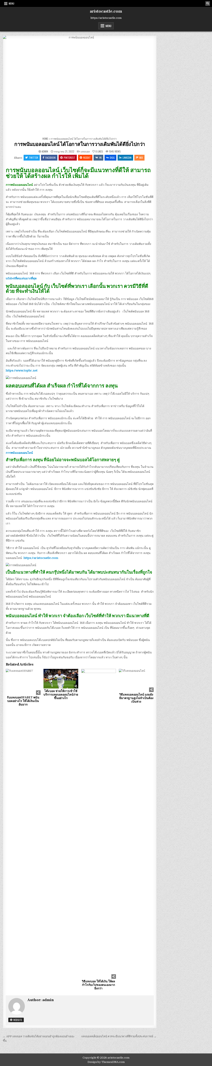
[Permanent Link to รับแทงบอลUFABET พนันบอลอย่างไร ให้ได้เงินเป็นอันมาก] (23, 682)
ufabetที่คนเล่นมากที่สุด (21, 278)
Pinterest (69, 157)
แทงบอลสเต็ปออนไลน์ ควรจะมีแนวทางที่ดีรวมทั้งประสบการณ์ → (119, 1036)
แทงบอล (85, 151)
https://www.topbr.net (21, 370)
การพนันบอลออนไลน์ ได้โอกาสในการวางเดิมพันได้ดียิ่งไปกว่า (79, 144)
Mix (141, 157)
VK (100, 157)
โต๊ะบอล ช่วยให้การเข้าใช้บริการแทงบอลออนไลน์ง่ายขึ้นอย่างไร (60, 694)
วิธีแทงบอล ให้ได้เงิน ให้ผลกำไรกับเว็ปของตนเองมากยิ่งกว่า (98, 985)
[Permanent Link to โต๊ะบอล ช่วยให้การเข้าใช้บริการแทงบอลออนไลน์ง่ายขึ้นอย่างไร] (60, 678)
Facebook (50, 157)
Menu (11, 3)
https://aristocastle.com (41, 558)
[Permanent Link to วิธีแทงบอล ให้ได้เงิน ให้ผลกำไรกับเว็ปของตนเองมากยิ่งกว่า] (98, 824)
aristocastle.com (106, 11)
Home (45, 138)
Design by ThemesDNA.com (106, 1062)
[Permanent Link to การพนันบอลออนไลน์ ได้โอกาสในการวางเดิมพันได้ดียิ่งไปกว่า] (80, 85)
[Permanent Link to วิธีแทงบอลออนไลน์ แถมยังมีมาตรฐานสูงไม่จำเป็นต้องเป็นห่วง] (136, 680)
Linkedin (127, 157)
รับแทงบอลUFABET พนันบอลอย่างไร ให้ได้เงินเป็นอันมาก (23, 701)
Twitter (33, 157)
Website (17, 1020)
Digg (112, 157)
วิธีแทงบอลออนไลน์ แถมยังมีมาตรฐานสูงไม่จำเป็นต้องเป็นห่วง (136, 698)
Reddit (87, 157)
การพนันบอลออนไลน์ (19, 452)
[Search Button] (207, 3)
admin (45, 151)
